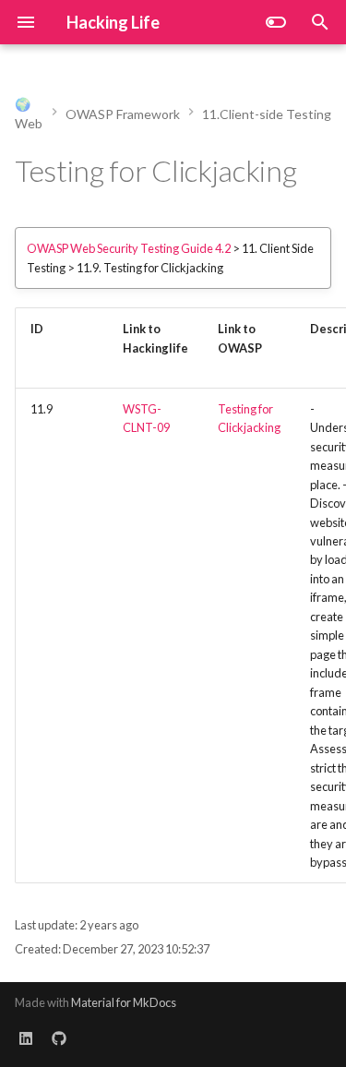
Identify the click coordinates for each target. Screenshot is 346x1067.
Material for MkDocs (123, 1002)
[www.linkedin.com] (26, 1037)
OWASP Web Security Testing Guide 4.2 (129, 248)
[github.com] (59, 1037)
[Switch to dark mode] (275, 22)
